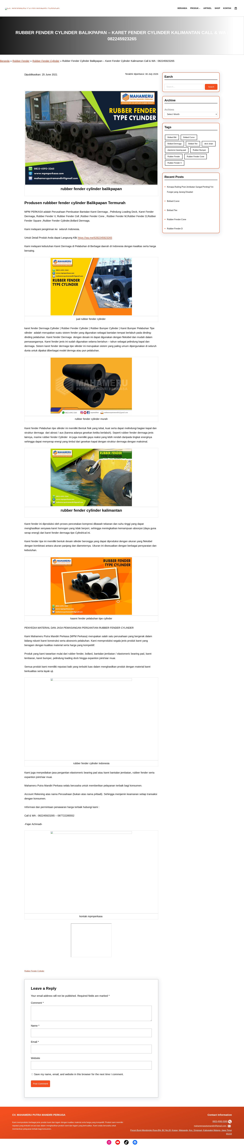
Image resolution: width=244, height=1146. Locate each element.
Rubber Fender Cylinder (45, 61)
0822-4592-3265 (220, 1121)
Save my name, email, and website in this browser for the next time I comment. (79, 1074)
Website (35, 1058)
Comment (37, 1002)
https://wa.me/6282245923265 (95, 237)
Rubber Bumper (199, 150)
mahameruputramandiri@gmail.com (210, 1126)
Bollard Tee (192, 144)
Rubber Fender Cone (195, 156)
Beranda (5, 61)
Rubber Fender (20, 61)
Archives (169, 109)
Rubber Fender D (175, 229)
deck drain (208, 144)
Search (211, 87)
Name (35, 1025)
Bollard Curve (189, 137)
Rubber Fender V (174, 163)
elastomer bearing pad (176, 150)
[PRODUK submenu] (199, 8)
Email (35, 1042)
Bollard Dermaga (174, 144)
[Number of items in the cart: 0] (236, 8)
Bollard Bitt (171, 137)
